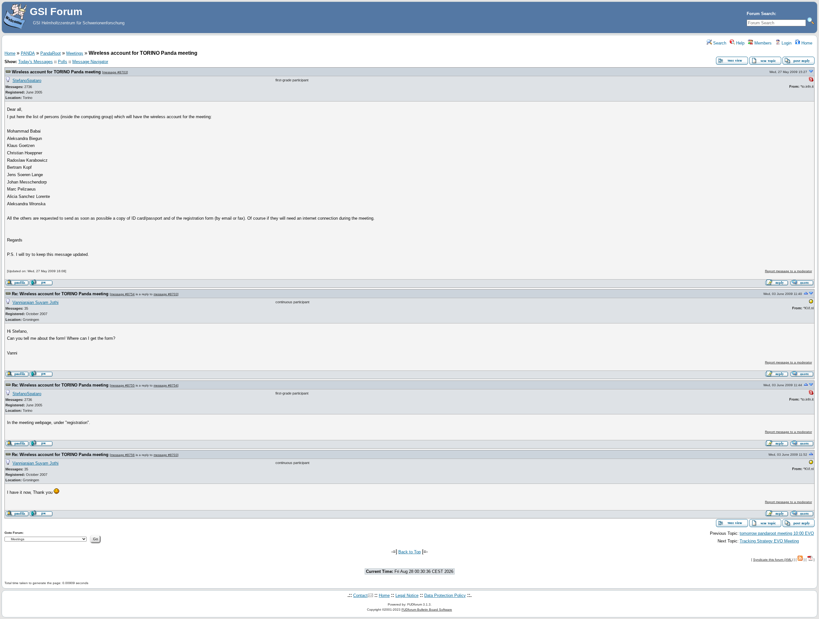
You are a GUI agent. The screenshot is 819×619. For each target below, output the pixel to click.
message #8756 (123, 455)
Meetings (74, 53)
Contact (360, 595)
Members (762, 43)
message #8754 (123, 294)
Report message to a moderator (788, 271)
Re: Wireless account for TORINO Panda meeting (60, 293)
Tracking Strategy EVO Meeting (769, 541)
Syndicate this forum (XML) (773, 559)
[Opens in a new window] (811, 303)
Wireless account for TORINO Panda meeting (56, 71)
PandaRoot (50, 53)
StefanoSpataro (26, 80)
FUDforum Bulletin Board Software (427, 609)
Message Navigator (90, 61)
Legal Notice (406, 595)
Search (719, 43)
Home (806, 43)
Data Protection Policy (445, 595)
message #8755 (123, 385)
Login (785, 43)
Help (739, 43)
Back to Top (409, 552)
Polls (62, 61)
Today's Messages (35, 61)
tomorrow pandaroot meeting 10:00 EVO (777, 533)
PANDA (28, 53)
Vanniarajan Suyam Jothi (35, 302)
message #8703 (115, 72)
